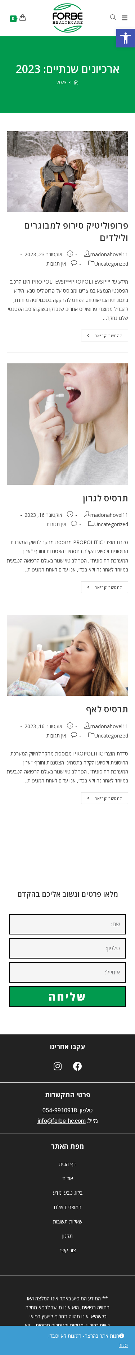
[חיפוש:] (116, 18)
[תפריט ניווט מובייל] (125, 18)
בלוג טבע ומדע (67, 1192)
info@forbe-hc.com (61, 1120)
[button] (125, 38)
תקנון (67, 1235)
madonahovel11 (109, 254)
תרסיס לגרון (106, 498)
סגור (123, 1345)
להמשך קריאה (101, 334)
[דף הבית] (76, 82)
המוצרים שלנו (67, 1207)
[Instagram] (58, 1066)
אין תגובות (56, 263)
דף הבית (67, 1164)
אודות (67, 1178)
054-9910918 (59, 1110)
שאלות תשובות (67, 1221)
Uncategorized (111, 263)
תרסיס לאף (107, 709)
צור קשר (67, 1250)
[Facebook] (77, 1066)
